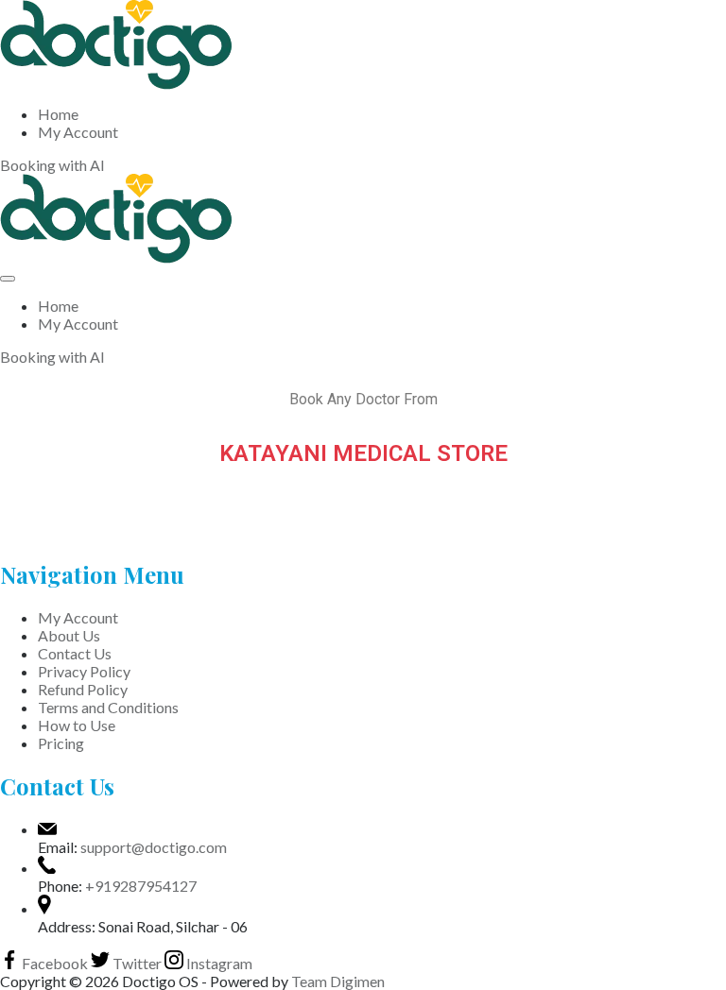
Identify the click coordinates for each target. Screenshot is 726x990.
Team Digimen (338, 981)
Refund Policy (83, 689)
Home (58, 114)
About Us (69, 635)
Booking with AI (52, 165)
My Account (78, 132)
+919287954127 (141, 886)
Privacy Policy (84, 671)
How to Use (76, 725)
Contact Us (75, 653)
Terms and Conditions (108, 707)
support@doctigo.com (153, 847)
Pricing (61, 743)
